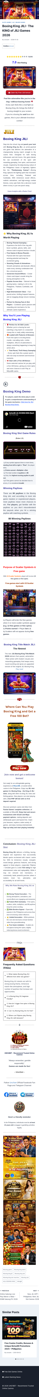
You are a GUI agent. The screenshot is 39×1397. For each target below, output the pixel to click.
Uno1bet (13, 1082)
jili (13, 22)
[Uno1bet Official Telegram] (28, 1094)
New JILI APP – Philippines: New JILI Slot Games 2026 (31, 1295)
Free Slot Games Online (13, 1372)
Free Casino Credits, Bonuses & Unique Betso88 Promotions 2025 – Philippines (19, 1346)
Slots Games (6, 22)
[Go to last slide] (5, 1337)
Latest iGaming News (12, 1377)
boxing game (7, 1269)
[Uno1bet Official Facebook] (11, 1094)
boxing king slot (20, 1273)
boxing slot (25, 1277)
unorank (6, 39)
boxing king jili (7, 1273)
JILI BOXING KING (9, 1281)
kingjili (19, 1281)
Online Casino (20, 22)
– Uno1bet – (19, 1072)
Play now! (19, 669)
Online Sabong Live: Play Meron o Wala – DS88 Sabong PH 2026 (9, 1295)
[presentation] (19, 1327)
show (11, 46)
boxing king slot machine (11, 1277)
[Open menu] (34, 4)
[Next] (33, 1337)
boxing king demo (20, 1269)
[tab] (15, 1359)
